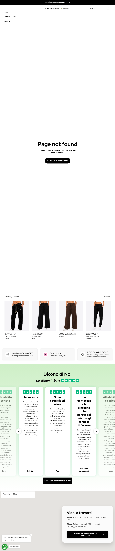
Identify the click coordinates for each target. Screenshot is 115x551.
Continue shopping (57, 160)
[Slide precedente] (6, 316)
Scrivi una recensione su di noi (57, 480)
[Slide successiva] (26, 316)
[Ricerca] (98, 8)
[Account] (103, 8)
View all (107, 297)
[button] (18, 431)
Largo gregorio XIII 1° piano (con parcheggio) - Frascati (85, 525)
